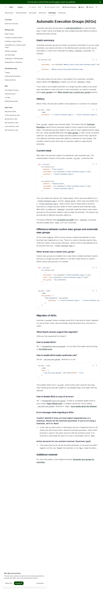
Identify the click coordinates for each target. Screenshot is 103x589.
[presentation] (68, 65)
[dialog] (24, 578)
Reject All (8, 583)
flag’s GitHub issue (54, 404)
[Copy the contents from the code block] (93, 59)
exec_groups (47, 92)
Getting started (21, 13)
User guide (32, 13)
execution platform (73, 28)
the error (55, 82)
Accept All (18, 583)
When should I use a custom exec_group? (74, 92)
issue (57, 2)
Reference (42, 13)
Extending (52, 13)
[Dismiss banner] (100, 2)
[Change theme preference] (96, 7)
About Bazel (9, 13)
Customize (40, 583)
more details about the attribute (83, 406)
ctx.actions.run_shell (65, 220)
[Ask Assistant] (96, 59)
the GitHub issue (45, 349)
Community (62, 13)
